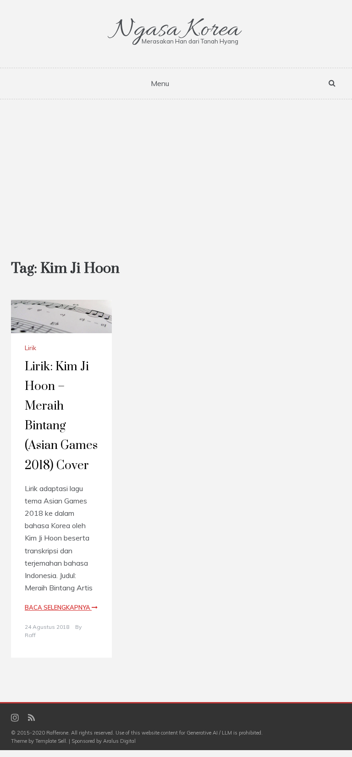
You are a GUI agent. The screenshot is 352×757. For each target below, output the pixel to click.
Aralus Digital (119, 741)
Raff (30, 635)
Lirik (30, 348)
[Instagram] (14, 718)
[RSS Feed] (31, 718)
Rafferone (57, 733)
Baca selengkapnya (58, 607)
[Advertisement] (176, 168)
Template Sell (50, 741)
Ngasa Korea (176, 30)
